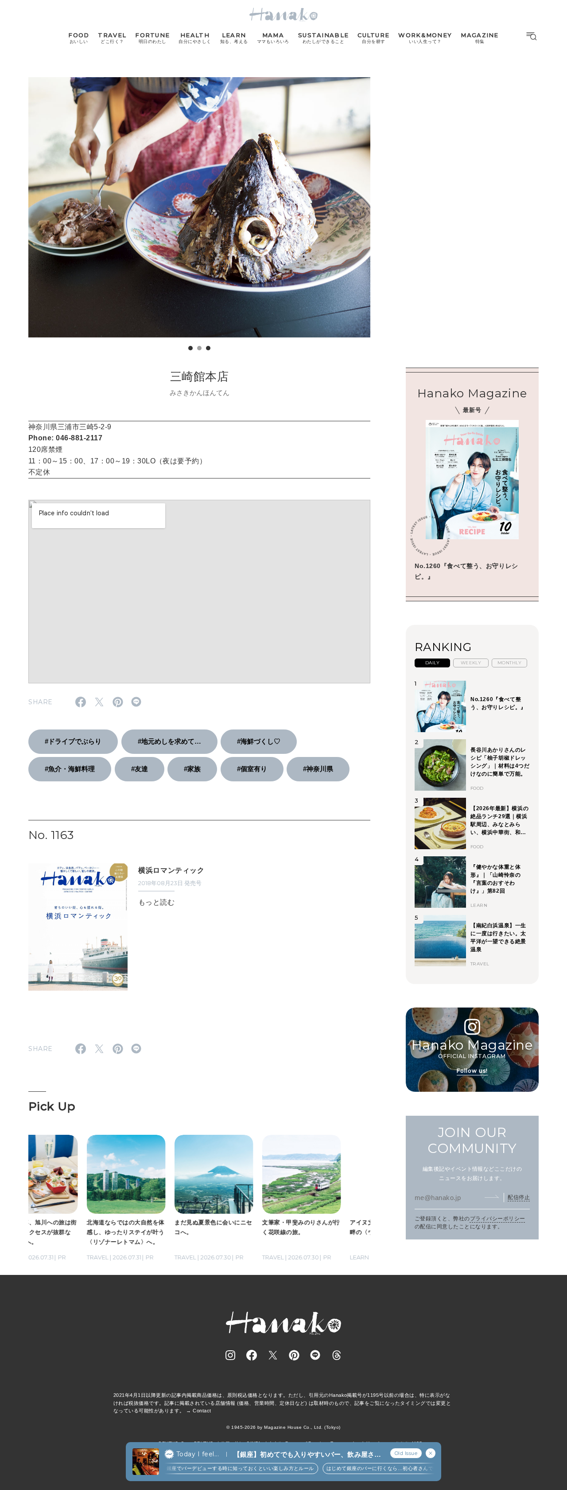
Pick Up (51, 1106)
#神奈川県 (318, 768)
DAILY (432, 663)
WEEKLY (471, 663)
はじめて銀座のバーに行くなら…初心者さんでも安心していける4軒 (393, 1468)
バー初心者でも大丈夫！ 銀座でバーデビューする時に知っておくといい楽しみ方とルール (200, 1468)
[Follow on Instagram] (230, 1355)
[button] (190, 348)
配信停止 (519, 1197)
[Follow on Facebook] (251, 1355)
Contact (202, 1410)
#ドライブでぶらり (73, 741)
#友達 (139, 768)
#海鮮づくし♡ (258, 741)
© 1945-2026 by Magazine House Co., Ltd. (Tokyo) (283, 1427)
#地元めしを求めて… (169, 741)
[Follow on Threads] (336, 1355)
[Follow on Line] (315, 1355)
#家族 (192, 768)
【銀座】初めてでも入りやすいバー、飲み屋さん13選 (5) (307, 1455)
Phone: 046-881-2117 (65, 438)
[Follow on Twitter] (273, 1355)
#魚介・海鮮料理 (70, 768)
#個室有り (252, 768)
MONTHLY (509, 663)
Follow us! (472, 1070)
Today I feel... (197, 1454)
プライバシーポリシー (497, 1219)
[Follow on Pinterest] (294, 1355)
